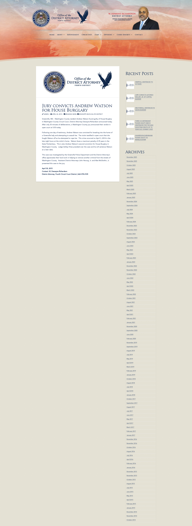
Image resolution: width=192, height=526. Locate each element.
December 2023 (132, 226)
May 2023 (130, 250)
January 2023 (131, 262)
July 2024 (130, 210)
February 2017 (131, 431)
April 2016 (130, 459)
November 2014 (132, 516)
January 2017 (131, 435)
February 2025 (131, 193)
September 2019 (132, 346)
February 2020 (131, 338)
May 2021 (130, 310)
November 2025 (132, 161)
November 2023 (132, 230)
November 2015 (132, 475)
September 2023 (132, 238)
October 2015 (131, 479)
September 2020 (132, 330)
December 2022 (132, 266)
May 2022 (130, 282)
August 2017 (131, 407)
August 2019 (131, 351)
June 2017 (130, 415)
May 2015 (130, 496)
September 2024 (132, 205)
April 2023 (130, 254)
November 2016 (132, 443)
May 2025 (130, 181)
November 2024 (132, 201)
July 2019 (130, 355)
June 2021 (130, 306)
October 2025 (131, 165)
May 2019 (130, 359)
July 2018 (130, 387)
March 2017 (130, 427)
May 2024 (130, 214)
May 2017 (130, 419)
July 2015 (130, 488)
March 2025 (130, 189)
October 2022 (131, 274)
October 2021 (131, 298)
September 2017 (132, 403)
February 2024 (131, 222)
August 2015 (131, 483)
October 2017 (131, 399)
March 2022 (130, 290)
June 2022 (130, 278)
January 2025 (131, 197)
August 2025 (131, 169)
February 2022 (131, 294)
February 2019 (131, 371)
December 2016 (132, 439)
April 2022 (130, 286)
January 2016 (131, 467)
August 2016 (131, 451)
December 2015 (132, 471)
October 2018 (131, 379)
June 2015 (130, 492)
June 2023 (130, 246)
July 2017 (130, 411)
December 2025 (132, 157)
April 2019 (130, 363)
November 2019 (132, 342)
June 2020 (130, 334)
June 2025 (130, 177)
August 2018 (131, 383)
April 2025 (130, 185)
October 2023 (131, 234)
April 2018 (130, 391)
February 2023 (131, 258)
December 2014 (132, 512)
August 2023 (131, 242)
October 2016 (131, 447)
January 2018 (131, 395)
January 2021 (131, 322)
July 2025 (130, 173)
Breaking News (71, 114)
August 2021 (131, 302)
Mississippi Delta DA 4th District (90, 114)
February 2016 (131, 463)
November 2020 (132, 326)
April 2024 (130, 218)
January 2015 (131, 508)
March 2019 (130, 367)
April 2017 (130, 423)
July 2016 (130, 455)
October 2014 (131, 520)
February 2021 (131, 318)
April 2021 (130, 314)
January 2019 (131, 375)
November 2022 (132, 270)
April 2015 (130, 500)
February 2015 (131, 504)
